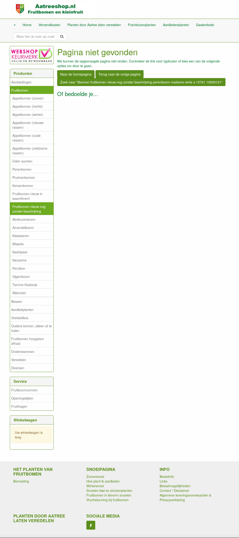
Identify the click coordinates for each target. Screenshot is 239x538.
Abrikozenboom (23, 219)
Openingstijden (22, 398)
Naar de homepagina (75, 74)
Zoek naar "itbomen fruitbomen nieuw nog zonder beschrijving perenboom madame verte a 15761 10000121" (141, 82)
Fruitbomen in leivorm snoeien (108, 495)
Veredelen (18, 359)
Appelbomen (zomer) (28, 98)
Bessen (16, 301)
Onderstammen (22, 351)
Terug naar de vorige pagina (119, 74)
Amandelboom (23, 227)
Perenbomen (22, 169)
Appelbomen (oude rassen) (26, 137)
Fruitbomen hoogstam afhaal (27, 341)
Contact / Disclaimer (174, 490)
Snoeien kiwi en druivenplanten (109, 490)
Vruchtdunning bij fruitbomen (107, 499)
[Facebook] (90, 525)
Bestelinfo (167, 476)
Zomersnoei (95, 476)
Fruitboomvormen (24, 390)
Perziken (18, 268)
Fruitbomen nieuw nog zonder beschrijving (29, 209)
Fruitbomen (19, 90)
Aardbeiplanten (22, 309)
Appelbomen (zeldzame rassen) (29, 150)
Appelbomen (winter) (27, 114)
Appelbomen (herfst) (27, 106)
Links (163, 481)
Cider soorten (22, 161)
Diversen (17, 368)
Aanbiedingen (21, 82)
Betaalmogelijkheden (175, 485)
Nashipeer (20, 252)
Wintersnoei (95, 485)
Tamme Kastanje (24, 284)
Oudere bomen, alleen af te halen (31, 328)
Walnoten (19, 292)
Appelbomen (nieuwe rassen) (28, 125)
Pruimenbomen (23, 177)
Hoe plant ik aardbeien (103, 481)
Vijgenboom (21, 276)
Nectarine (19, 260)
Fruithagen (19, 406)
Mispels (18, 243)
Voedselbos (19, 317)
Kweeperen (20, 235)
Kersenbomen (22, 185)
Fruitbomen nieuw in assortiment (27, 196)
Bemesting (21, 481)
